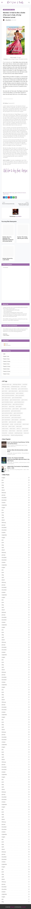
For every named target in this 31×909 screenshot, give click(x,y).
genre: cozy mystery (20, 395)
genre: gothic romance (6, 404)
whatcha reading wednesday (17, 435)
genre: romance (5, 415)
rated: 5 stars (7, 374)
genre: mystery (16, 408)
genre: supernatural (6, 419)
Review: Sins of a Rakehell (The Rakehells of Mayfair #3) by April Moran (8, 239)
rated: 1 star (6, 356)
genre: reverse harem (18, 413)
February (15, 492)
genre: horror (5, 406)
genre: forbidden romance (7, 402)
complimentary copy (15, 386)
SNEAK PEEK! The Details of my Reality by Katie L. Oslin (18, 467)
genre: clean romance (23, 391)
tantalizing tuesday (18, 433)
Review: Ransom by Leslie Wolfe (8, 259)
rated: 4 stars (7, 369)
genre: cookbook (19, 393)
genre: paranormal (6, 411)
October (15, 502)
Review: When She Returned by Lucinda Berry (17, 450)
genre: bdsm (4, 391)
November (15, 500)
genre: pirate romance (15, 411)
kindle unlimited (5, 424)
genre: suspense (15, 419)
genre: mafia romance (6, 408)
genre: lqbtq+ (18, 406)
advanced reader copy (9, 192)
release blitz (4, 433)
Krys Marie (8, 20)
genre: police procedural (7, 413)
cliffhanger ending (5, 386)
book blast (25, 384)
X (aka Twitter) (6, 335)
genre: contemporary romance (8, 393)
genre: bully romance (13, 391)
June (15, 482)
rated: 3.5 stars (7, 366)
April (15, 487)
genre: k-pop (11, 406)
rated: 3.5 (18, 428)
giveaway (19, 422)
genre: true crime (12, 422)
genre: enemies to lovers (15, 399)
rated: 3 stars (7, 364)
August (15, 477)
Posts (6, 344)
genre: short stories (6, 417)
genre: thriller (4, 422)
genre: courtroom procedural (8, 395)
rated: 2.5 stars (7, 361)
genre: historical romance (20, 192)
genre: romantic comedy (15, 415)
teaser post (26, 433)
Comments (8, 345)
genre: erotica (24, 399)
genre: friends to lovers (19, 402)
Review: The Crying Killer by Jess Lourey (22, 237)
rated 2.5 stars (25, 424)
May (15, 485)
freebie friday (14, 388)
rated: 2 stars (6, 194)
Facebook (5, 334)
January (15, 495)
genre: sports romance (16, 417)
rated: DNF (26, 430)
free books (7, 388)
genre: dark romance (6, 397)
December (15, 497)
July (15, 480)
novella (11, 424)
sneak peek (11, 433)
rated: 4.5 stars (7, 371)
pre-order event (17, 424)
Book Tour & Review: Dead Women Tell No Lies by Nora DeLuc (18, 442)
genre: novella (23, 408)
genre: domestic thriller (17, 397)
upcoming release (5, 435)
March (15, 490)
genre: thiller (22, 419)
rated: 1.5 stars (12, 426)
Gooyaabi (23, 907)
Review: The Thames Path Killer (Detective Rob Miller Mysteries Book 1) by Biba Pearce (18, 459)
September (15, 505)
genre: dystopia (5, 399)
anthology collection (17, 384)
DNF (4, 354)
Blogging (12, 907)
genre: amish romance (22, 388)
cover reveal (23, 386)
